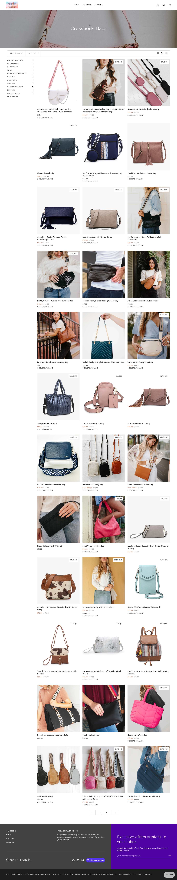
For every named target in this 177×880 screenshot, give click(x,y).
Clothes (11, 83)
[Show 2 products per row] (158, 53)
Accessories (13, 63)
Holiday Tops (13, 93)
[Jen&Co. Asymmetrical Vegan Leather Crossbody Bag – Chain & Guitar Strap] (58, 82)
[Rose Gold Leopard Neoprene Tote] (58, 708)
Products (10, 838)
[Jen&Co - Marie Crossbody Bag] (149, 146)
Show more (12, 97)
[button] (87, 5)
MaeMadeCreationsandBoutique (23, 874)
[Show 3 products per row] (162, 53)
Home (8, 834)
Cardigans (12, 80)
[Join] (169, 855)
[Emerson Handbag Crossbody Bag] (58, 335)
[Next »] (115, 812)
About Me (10, 842)
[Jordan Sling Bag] (58, 769)
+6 (57, 491)
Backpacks (12, 67)
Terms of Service (82, 874)
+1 (103, 118)
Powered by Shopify (143, 874)
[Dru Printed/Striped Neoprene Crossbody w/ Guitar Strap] (103, 146)
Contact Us (67, 874)
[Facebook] (73, 860)
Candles (11, 77)
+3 (148, 307)
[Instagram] (83, 860)
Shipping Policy (125, 874)
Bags (9, 70)
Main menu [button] (11, 831)
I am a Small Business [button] (67, 831)
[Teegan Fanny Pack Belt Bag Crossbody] (103, 274)
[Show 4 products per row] (167, 53)
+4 (103, 616)
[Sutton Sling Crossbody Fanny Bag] (149, 274)
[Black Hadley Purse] (103, 708)
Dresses (11, 90)
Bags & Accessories (17, 73)
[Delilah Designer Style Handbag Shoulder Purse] (103, 335)
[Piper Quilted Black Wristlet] (58, 519)
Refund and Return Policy (104, 874)
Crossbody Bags (15, 87)
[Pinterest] (78, 860)
